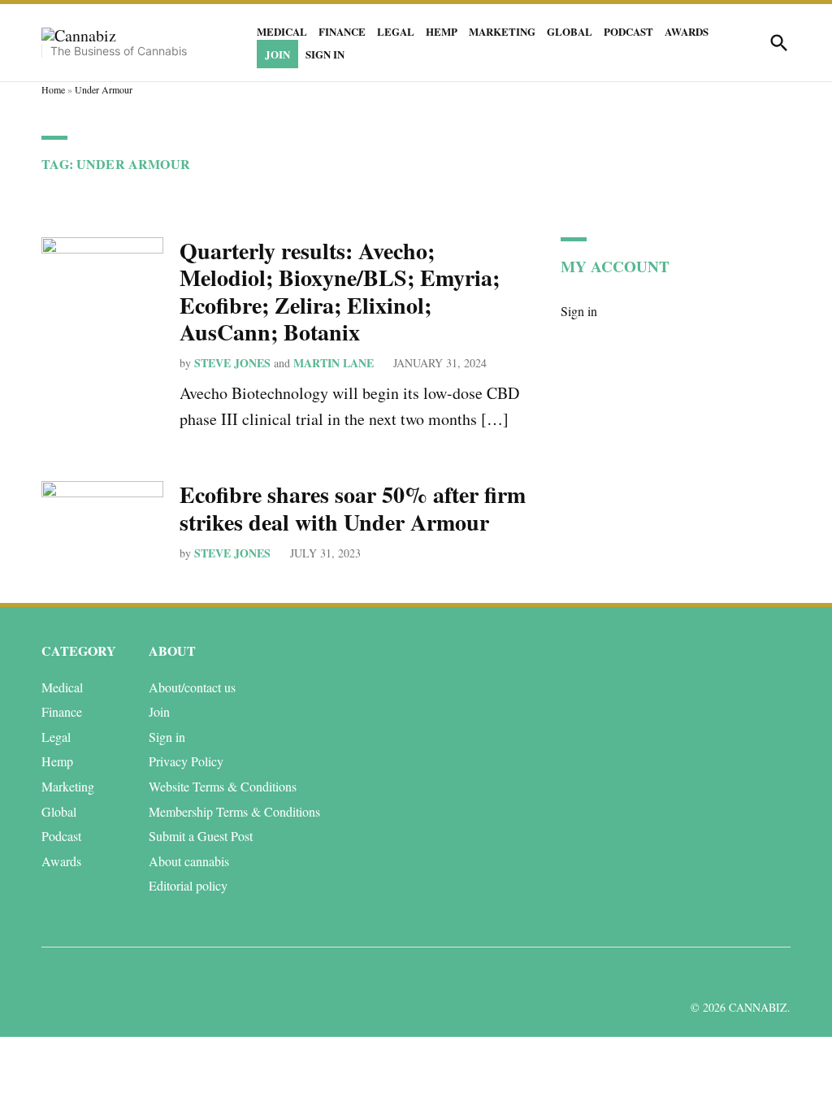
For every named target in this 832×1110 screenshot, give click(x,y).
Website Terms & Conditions (223, 786)
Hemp (441, 31)
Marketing (502, 31)
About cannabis (189, 860)
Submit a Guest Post (201, 835)
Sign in (325, 54)
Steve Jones (232, 362)
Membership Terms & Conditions (234, 811)
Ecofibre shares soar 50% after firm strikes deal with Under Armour (353, 508)
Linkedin (683, 975)
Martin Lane (333, 362)
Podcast (628, 31)
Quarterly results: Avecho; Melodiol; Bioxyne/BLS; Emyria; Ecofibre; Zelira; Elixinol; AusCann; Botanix (340, 291)
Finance (342, 31)
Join (277, 54)
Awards (686, 31)
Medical (282, 31)
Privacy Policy (186, 761)
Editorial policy (188, 885)
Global (569, 31)
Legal (395, 31)
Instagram (719, 975)
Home (53, 89)
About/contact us (192, 687)
